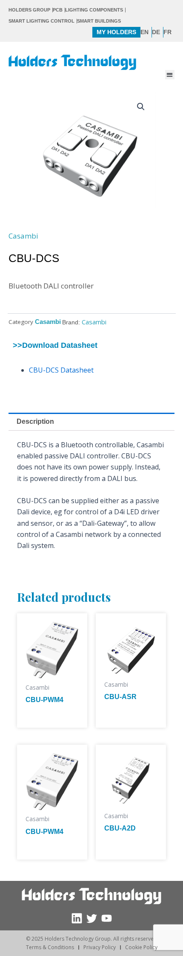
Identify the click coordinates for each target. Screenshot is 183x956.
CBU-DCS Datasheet (61, 370)
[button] (170, 75)
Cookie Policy (141, 947)
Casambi (23, 236)
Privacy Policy (99, 947)
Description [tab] (35, 421)
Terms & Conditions (50, 947)
